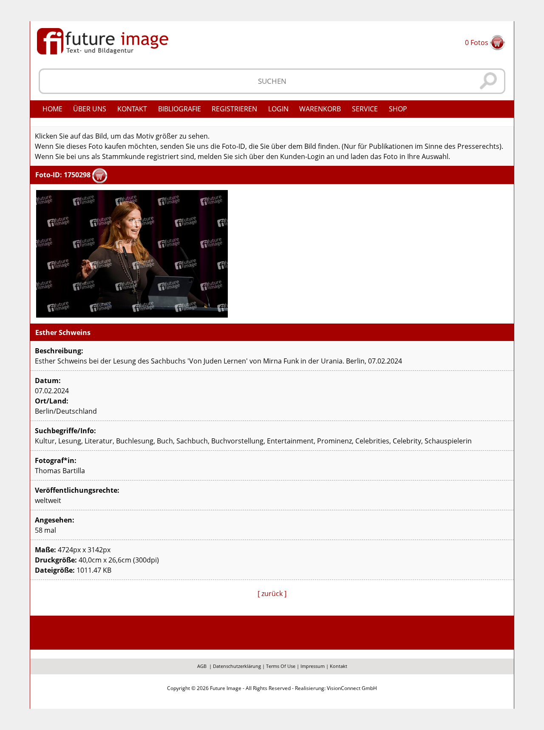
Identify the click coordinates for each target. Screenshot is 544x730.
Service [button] (365, 109)
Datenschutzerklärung (237, 666)
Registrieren (234, 109)
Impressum (312, 666)
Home (52, 109)
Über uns (89, 109)
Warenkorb (320, 109)
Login (278, 109)
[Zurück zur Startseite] (102, 40)
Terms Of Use (280, 666)
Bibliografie (179, 109)
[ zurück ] (272, 593)
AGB (202, 666)
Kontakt (132, 109)
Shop (398, 109)
